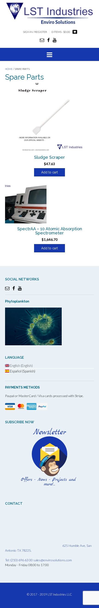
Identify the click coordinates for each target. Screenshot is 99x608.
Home (9, 68)
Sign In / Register (35, 32)
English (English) (21, 365)
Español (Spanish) (22, 371)
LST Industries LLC (60, 594)
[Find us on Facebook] (48, 40)
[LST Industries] (49, 13)
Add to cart (49, 172)
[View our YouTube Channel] (54, 40)
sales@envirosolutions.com (52, 560)
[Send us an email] (42, 40)
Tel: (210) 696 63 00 (19, 560)
